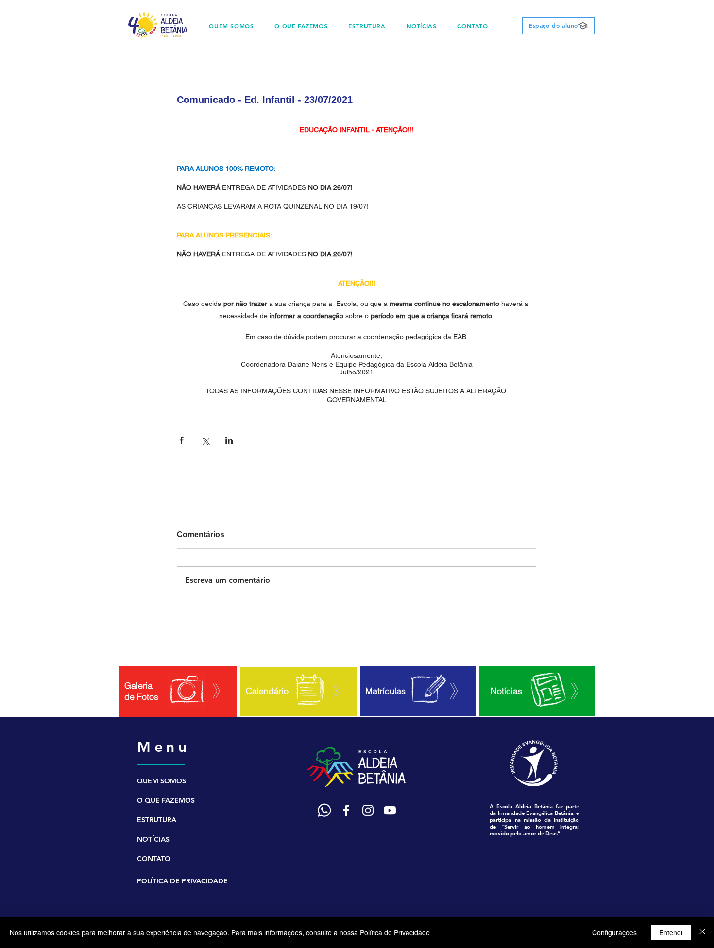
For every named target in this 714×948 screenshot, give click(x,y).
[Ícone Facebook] (346, 810)
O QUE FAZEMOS (166, 800)
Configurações (614, 932)
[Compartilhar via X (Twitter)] (205, 440)
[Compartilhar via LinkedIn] (229, 440)
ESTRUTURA (156, 819)
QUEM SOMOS (161, 781)
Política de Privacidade (395, 932)
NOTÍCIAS (153, 839)
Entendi (670, 932)
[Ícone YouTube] (389, 810)
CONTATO (153, 858)
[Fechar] (702, 932)
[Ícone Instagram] (367, 810)
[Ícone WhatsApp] (324, 810)
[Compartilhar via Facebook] (181, 440)
